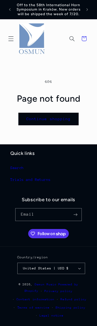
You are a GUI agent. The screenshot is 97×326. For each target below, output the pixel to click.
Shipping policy (71, 307)
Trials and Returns (30, 180)
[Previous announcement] (10, 9)
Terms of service (34, 307)
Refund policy (74, 299)
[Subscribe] (75, 214)
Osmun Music (46, 284)
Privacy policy (58, 291)
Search (17, 168)
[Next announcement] (87, 9)
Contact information (36, 299)
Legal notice (52, 315)
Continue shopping (48, 119)
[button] (11, 39)
